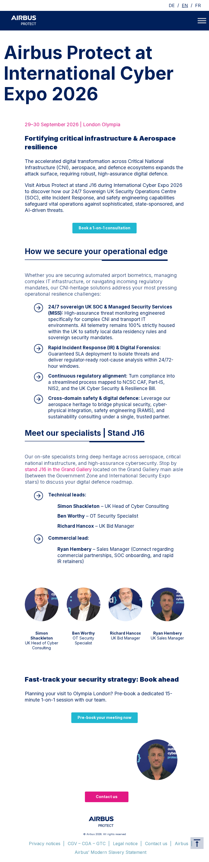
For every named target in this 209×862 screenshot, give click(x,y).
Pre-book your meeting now (104, 717)
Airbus (181, 843)
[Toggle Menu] (202, 20)
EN (185, 5)
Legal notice (125, 843)
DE (172, 5)
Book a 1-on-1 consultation (104, 227)
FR (198, 5)
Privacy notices (44, 843)
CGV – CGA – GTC (87, 843)
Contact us (107, 796)
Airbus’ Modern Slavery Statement (110, 852)
